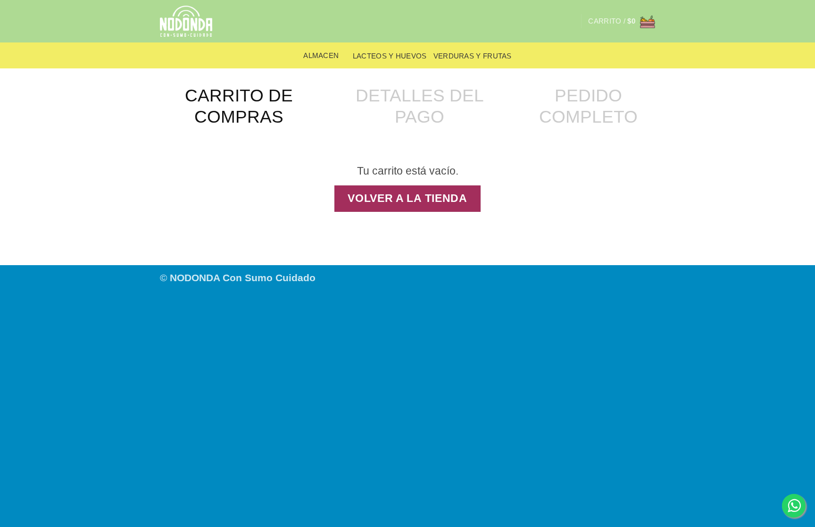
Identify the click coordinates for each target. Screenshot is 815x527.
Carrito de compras (239, 105)
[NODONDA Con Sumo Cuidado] (192, 21)
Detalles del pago (420, 105)
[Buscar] (570, 21)
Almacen (321, 55)
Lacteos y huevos (390, 56)
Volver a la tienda (407, 198)
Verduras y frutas (472, 56)
